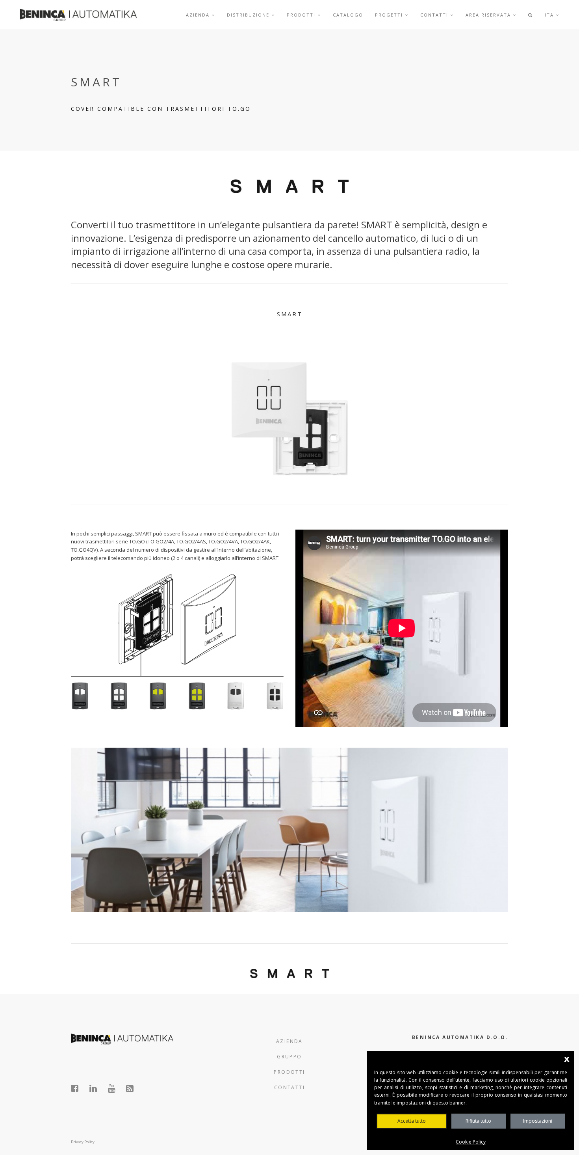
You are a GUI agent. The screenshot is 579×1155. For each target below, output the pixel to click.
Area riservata (489, 15)
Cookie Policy (471, 1141)
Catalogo (348, 15)
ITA (550, 15)
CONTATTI (289, 1087)
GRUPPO (289, 1056)
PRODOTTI (289, 1072)
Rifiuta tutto (478, 1121)
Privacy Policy (83, 1141)
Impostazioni (537, 1121)
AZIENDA (289, 1041)
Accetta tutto (411, 1121)
